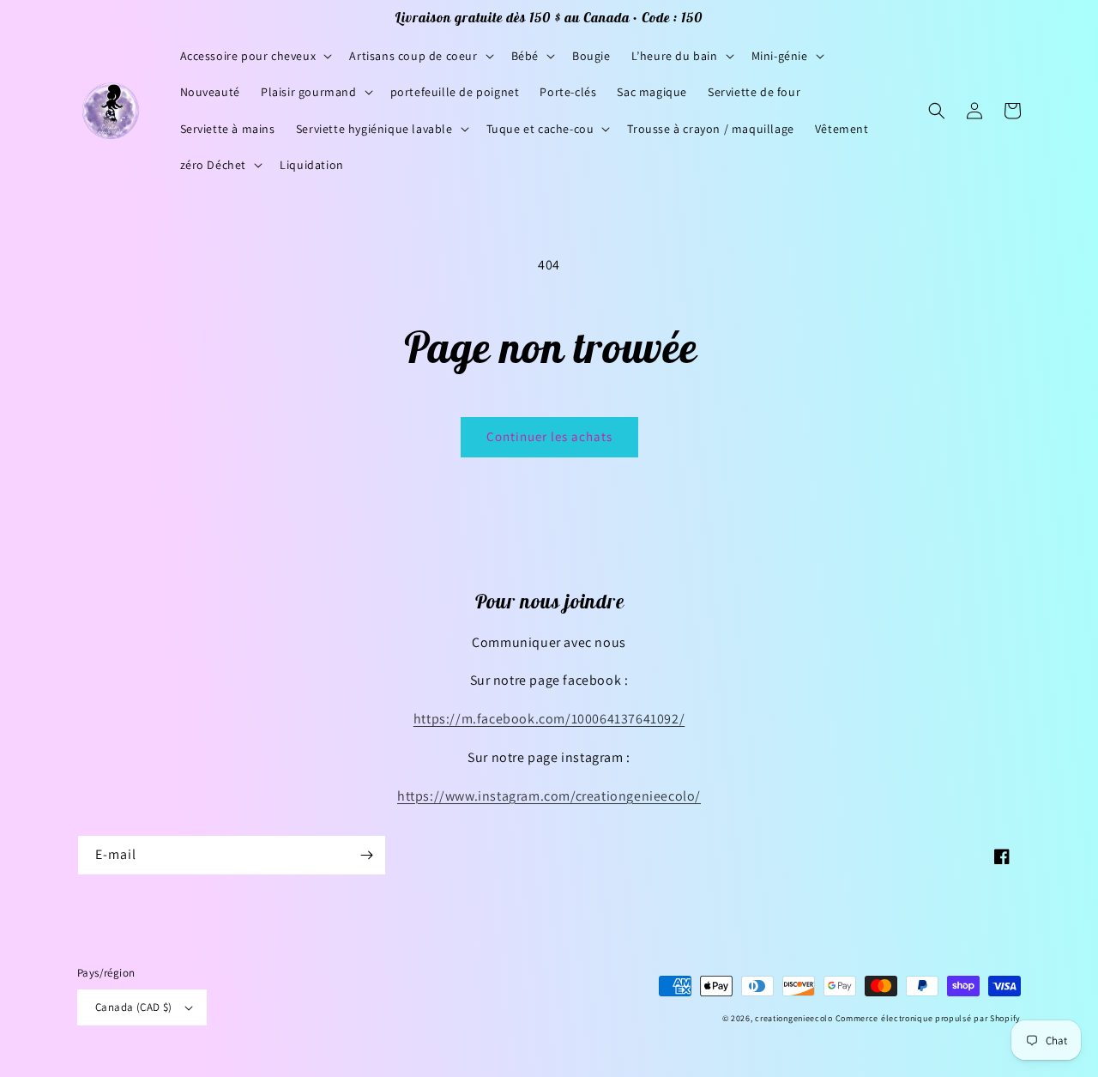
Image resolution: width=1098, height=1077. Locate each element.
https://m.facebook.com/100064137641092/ (549, 719)
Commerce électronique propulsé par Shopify (928, 1018)
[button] (255, 56)
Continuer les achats (549, 436)
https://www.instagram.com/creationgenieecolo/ (549, 796)
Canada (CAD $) (133, 1007)
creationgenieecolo (794, 1018)
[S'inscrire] (366, 855)
